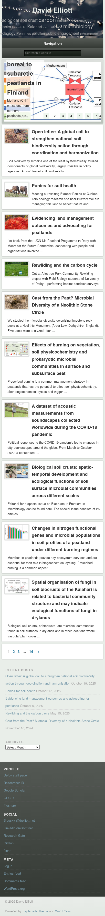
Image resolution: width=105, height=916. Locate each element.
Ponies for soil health (54, 185)
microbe (56, 27)
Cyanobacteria (78, 21)
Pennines (23, 33)
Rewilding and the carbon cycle (64, 265)
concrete (63, 20)
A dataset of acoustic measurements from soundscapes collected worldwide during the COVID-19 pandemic (64, 420)
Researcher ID (14, 782)
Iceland (16, 27)
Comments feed (15, 881)
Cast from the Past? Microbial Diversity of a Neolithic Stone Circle (63, 305)
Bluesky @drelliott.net (19, 820)
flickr (7, 850)
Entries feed (12, 873)
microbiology (78, 26)
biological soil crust (19, 20)
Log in (8, 865)
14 (31, 651)
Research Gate (14, 835)
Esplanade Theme (35, 911)
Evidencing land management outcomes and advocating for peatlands (63, 225)
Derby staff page (15, 775)
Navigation (52, 43)
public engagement (62, 33)
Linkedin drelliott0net (18, 828)
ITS (23, 27)
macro (46, 27)
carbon (47, 20)
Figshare (10, 805)
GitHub (8, 843)
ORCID (9, 797)
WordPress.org (14, 888)
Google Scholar (14, 790)
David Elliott (52, 10)
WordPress (63, 911)
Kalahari (34, 26)
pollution (38, 33)
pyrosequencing (89, 33)
